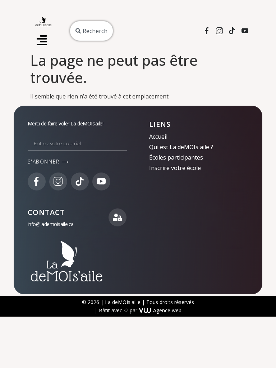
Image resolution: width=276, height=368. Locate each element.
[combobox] (91, 31)
